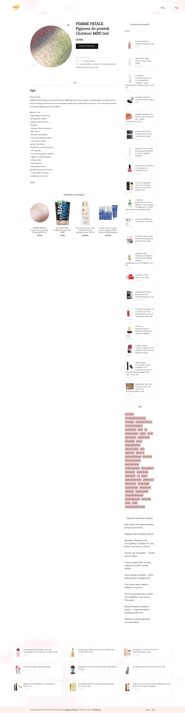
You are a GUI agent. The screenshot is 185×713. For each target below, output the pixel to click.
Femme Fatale (89, 61)
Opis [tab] (75, 82)
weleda (127, 503)
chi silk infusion (130, 430)
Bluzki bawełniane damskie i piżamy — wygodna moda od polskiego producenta (137, 609)
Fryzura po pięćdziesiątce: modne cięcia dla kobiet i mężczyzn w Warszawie (139, 597)
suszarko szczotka (109, 64)
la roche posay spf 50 (132, 468)
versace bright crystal (132, 499)
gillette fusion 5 (130, 437)
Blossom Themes (71, 710)
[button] (68, 25)
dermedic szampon (131, 433)
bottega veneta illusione (144, 422)
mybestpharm (130, 472)
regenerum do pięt (131, 488)
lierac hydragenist (147, 468)
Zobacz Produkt (87, 46)
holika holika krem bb (132, 445)
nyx (138, 476)
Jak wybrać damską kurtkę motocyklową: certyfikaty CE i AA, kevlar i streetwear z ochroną (139, 543)
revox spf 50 (96, 64)
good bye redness (144, 437)
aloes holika (129, 414)
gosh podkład (130, 441)
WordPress (96, 710)
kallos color (140, 453)
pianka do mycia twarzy (133, 480)
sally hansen (129, 491)
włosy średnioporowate (85, 67)
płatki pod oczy (130, 484)
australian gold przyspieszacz (135, 418)
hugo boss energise (131, 449)
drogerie (143, 433)
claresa (140, 430)
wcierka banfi (146, 499)
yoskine (134, 503)
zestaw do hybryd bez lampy (135, 507)
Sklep (163, 8)
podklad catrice (148, 480)
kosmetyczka (147, 457)
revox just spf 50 (145, 488)
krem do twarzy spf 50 (132, 460)
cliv (146, 430)
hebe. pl (139, 441)
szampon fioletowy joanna (134, 495)
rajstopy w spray (143, 484)
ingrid (142, 449)
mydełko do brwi (142, 472)
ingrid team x (129, 453)
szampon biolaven (142, 491)
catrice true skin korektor (133, 426)
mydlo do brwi (130, 476)
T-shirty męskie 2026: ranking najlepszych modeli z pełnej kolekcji (138, 565)
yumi (96, 67)
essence (150, 433)
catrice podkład (85, 64)
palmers (144, 476)
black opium (129, 422)
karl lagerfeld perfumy (133, 457)
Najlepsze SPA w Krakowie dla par (139, 534)
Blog (176, 8)
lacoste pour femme (132, 464)
